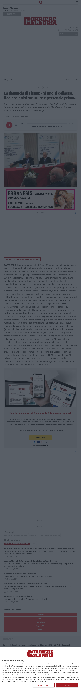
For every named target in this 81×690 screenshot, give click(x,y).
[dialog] (40, 668)
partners (12, 664)
